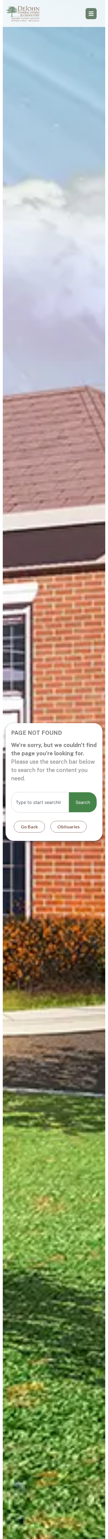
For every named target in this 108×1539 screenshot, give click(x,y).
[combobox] (40, 802)
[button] (91, 13)
